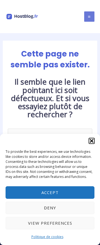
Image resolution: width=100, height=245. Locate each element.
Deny (50, 207)
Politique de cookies (47, 236)
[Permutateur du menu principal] (89, 16)
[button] (91, 141)
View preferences (50, 223)
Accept (50, 192)
